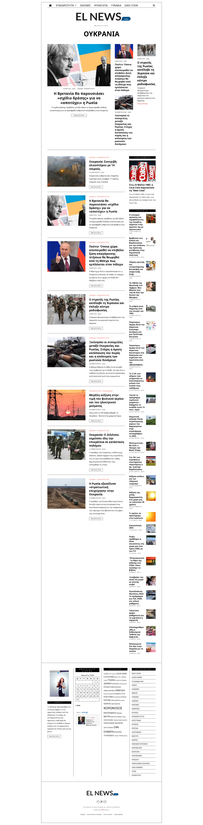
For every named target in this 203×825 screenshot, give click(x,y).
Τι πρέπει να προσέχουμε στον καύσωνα (136, 515)
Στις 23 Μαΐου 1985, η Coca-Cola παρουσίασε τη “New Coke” (141, 187)
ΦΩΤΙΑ (125, 736)
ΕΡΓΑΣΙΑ (123, 697)
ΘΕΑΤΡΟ (117, 700)
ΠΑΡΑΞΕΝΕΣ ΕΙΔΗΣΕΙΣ (113, 723)
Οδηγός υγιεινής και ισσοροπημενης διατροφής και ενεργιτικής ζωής (136, 268)
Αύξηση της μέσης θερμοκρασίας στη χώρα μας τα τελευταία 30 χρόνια (136, 498)
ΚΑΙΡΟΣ (107, 703)
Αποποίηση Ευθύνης (94, 814)
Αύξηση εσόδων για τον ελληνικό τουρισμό (136, 480)
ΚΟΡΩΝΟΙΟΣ (113, 708)
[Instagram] (105, 801)
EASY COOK (131, 5)
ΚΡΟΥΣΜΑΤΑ (110, 712)
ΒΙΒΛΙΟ (135, 693)
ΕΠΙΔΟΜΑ (110, 694)
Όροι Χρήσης (108, 814)
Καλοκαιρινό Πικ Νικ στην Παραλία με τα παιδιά (136, 647)
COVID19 (113, 674)
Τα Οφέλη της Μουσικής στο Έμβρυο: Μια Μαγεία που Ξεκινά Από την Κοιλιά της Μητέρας (136, 290)
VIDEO (134, 685)
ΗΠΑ (112, 700)
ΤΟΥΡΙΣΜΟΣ (109, 735)
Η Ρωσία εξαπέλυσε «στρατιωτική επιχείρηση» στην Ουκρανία (102, 489)
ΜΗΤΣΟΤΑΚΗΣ (116, 717)
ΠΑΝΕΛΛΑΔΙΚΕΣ (122, 720)
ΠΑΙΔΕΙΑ (115, 720)
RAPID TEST (117, 677)
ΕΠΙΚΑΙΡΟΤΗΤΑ (65, 5)
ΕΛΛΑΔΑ (107, 687)
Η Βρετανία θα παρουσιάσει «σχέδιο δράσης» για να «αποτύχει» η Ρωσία (79, 98)
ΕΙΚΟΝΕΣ (85, 5)
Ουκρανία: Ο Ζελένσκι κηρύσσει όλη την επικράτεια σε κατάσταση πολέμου (106, 440)
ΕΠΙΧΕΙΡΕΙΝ (117, 697)
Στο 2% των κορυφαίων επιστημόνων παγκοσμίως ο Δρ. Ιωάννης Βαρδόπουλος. (136, 463)
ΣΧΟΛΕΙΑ (118, 732)
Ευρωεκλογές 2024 (135, 526)
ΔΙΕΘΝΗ (80, 89)
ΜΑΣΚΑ (119, 713)
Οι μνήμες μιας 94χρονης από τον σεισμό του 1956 (136, 310)
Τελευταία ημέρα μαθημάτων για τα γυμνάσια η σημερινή (136, 615)
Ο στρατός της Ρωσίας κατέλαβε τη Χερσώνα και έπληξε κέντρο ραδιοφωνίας (146, 73)
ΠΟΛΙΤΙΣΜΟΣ (108, 727)
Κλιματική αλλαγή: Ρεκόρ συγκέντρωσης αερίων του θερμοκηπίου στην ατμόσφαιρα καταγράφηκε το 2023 (136, 426)
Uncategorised (137, 681)
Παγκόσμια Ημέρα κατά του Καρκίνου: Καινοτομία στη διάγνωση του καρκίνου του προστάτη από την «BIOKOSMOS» (136, 355)
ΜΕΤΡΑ (107, 716)
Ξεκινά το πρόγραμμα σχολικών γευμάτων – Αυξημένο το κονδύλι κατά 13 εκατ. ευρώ (137, 402)
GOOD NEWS (122, 674)
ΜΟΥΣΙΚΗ (136, 752)
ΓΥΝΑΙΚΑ (116, 5)
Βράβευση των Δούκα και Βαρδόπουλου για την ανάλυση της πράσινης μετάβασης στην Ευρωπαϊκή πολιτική (137, 246)
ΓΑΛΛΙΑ (105, 680)
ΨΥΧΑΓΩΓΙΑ (101, 5)
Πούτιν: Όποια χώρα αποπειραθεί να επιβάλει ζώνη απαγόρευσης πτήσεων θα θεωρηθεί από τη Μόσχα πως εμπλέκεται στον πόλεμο (124, 77)
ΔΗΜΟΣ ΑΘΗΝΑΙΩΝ (121, 680)
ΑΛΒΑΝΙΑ (123, 677)
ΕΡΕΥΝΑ (107, 700)
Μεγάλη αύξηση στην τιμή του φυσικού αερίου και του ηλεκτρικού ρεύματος (106, 400)
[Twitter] (101, 801)
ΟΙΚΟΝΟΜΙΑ (108, 391)
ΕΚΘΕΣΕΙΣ (136, 709)
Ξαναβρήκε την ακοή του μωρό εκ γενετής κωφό (136, 581)
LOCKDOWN (109, 677)
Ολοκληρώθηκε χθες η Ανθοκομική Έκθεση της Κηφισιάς (136, 632)
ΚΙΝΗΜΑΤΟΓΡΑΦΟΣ (140, 744)
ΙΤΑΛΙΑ (122, 700)
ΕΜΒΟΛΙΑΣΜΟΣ (109, 690)
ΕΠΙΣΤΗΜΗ (108, 697)
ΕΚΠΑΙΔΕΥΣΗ (123, 684)
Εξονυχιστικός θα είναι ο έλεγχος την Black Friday (136, 447)
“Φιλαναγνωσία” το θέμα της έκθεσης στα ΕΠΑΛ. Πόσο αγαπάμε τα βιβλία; (136, 564)
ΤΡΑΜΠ (116, 736)
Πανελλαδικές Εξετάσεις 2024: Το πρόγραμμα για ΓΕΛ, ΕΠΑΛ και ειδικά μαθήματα (136, 597)
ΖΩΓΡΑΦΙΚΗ (136, 732)
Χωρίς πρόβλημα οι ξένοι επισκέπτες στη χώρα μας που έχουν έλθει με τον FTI (136, 543)
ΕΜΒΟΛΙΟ (120, 690)
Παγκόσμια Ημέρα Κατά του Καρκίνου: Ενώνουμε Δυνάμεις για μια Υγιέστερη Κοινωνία (137, 329)
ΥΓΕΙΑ (121, 736)
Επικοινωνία (118, 814)
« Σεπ (77, 705)
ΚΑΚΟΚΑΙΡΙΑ (115, 704)
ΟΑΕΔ (124, 717)
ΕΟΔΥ (105, 694)
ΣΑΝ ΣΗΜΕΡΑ (137, 767)
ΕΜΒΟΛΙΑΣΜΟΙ (115, 687)
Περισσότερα (79, 115)
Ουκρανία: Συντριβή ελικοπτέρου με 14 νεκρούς (103, 165)
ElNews (82, 814)
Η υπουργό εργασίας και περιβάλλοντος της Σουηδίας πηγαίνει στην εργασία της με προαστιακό (136, 222)
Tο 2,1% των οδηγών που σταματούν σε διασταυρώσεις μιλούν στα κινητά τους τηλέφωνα (136, 380)
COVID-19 (107, 674)
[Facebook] (98, 801)
